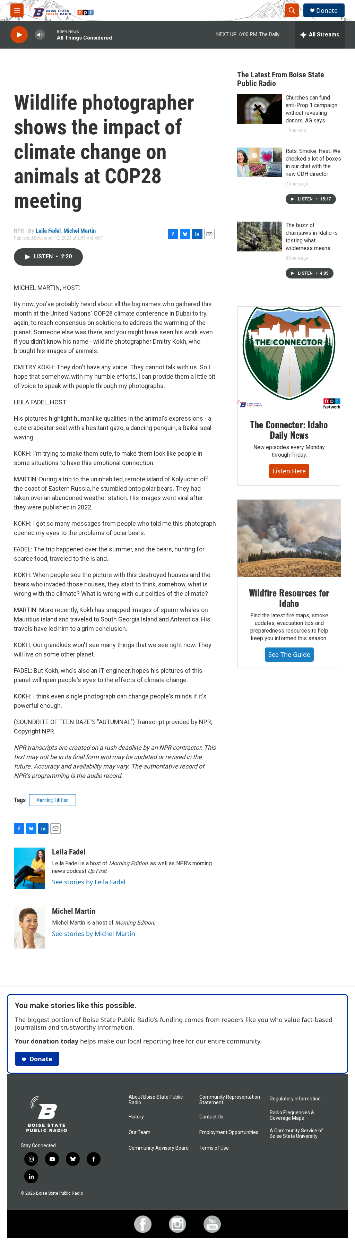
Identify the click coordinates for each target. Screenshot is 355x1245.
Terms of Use (214, 1148)
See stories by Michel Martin (93, 933)
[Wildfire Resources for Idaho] (289, 538)
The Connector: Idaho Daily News (289, 429)
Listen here (289, 471)
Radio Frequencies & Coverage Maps (292, 1115)
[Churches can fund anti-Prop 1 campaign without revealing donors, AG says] (259, 109)
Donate (327, 10)
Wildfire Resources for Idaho (289, 598)
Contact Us (211, 1116)
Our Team (139, 1132)
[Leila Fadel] (29, 868)
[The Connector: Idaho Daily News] (289, 358)
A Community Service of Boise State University (296, 1133)
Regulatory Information (295, 1098)
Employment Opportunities (228, 1132)
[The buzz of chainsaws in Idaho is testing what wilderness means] (259, 236)
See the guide (289, 654)
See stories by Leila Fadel (88, 882)
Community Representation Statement (229, 1099)
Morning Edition (52, 800)
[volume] (40, 35)
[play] (19, 35)
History (136, 1116)
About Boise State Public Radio (156, 1099)
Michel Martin (79, 230)
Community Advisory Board (159, 1148)
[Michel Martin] (29, 927)
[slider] (51, 34)
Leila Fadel (48, 230)
